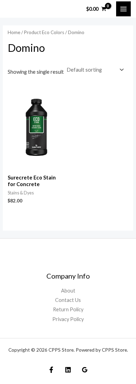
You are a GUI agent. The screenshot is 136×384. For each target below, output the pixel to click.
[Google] (85, 370)
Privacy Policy (68, 319)
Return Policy (68, 309)
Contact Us (68, 300)
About (68, 291)
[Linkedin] (68, 370)
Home (14, 32)
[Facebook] (51, 370)
